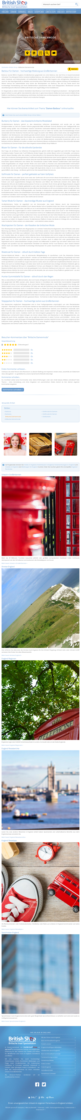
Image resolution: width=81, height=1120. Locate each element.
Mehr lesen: (14, 563)
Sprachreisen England (10, 932)
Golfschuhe (47, 417)
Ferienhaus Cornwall (48, 1074)
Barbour (7, 408)
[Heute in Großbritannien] (40, 444)
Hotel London (45, 1064)
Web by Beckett (31, 1107)
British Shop (13, 67)
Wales (27, 8)
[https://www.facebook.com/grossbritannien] (37, 1084)
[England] (1, 8)
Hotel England (46, 1067)
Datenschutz (69, 1107)
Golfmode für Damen (50, 412)
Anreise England (8, 566)
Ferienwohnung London (49, 1057)
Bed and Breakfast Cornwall (50, 1054)
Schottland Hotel (47, 1070)
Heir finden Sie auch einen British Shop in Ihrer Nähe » (23, 115)
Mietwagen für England (30, 467)
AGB (47, 1107)
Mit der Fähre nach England (50, 1037)
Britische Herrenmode (12, 419)
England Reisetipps (9, 840)
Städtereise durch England (50, 1051)
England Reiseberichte (10, 748)
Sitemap (41, 1107)
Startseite (5, 67)
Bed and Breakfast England (50, 1041)
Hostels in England (11, 467)
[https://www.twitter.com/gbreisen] (44, 1084)
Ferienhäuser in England (45, 465)
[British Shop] (14, 8)
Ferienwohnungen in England (64, 465)
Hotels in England (30, 465)
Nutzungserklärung (57, 1107)
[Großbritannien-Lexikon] (66, 444)
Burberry (8, 414)
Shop (65, 8)
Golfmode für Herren (50, 414)
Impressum (40, 1110)
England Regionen (9, 658)
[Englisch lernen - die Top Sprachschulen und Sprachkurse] (15, 444)
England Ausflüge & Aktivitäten (51, 1047)
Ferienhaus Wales (47, 1060)
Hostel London (46, 1044)
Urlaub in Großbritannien (11, 474)
